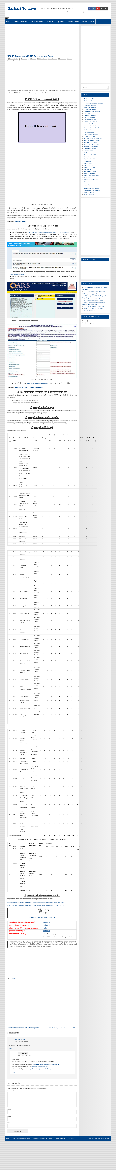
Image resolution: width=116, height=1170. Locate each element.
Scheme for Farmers (89, 167)
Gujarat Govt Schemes (90, 121)
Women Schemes (88, 22)
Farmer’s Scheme (73, 22)
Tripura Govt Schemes (90, 182)
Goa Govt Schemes (89, 117)
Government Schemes (90, 119)
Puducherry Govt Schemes (91, 155)
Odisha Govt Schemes (90, 148)
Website (9, 1123)
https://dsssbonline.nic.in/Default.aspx (37, 383)
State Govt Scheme (37, 22)
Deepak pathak (20, 1039)
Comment (10, 1091)
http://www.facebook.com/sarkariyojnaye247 (46, 1064)
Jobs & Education (52, 59)
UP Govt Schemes (89, 186)
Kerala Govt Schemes (90, 136)
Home (8, 22)
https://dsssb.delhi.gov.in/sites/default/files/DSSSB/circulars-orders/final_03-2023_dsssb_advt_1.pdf (35, 902)
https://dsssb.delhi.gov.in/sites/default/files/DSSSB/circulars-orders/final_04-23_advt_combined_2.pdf (36, 905)
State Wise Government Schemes (21, 1138)
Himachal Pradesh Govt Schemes (93, 126)
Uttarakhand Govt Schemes (92, 188)
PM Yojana (87, 153)
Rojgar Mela (60, 22)
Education (49, 22)
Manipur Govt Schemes (90, 142)
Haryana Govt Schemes (90, 124)
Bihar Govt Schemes (90, 107)
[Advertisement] (42, 40)
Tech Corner (87, 177)
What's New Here (16, 60)
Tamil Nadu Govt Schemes (91, 175)
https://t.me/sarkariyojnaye (39, 1066)
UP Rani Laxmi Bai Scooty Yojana (93, 300)
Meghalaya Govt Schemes (91, 144)
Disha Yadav (24, 59)
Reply (10, 1048)
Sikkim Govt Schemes (90, 171)
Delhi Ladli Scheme (20, 221)
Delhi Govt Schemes (42, 59)
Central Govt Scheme (20, 22)
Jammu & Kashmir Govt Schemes (93, 128)
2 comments (13, 978)
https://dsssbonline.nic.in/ (17, 274)
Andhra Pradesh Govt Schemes (93, 99)
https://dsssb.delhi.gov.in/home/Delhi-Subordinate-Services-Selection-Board (48, 232)
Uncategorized (88, 184)
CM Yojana (33, 59)
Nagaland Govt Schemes (91, 146)
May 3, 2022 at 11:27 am (24, 1055)
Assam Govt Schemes (90, 105)
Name (9, 1109)
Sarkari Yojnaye (22, 8)
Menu (6, 18)
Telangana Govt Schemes (91, 179)
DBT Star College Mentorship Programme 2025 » (63, 1027)
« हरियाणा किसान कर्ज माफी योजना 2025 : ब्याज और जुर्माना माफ (23, 1027)
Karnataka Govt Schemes (91, 134)
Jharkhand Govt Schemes (91, 130)
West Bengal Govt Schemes (92, 190)
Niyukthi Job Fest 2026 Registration (94, 306)
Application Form (89, 101)
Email (9, 1116)
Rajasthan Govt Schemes (91, 159)
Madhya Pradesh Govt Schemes (93, 138)
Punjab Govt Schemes (90, 157)
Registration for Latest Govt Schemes (42, 1138)
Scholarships (87, 169)
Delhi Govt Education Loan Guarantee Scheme (29, 387)
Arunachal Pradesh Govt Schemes (93, 103)
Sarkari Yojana (88, 163)
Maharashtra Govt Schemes (92, 140)
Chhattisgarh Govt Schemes (92, 111)
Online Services (62, 59)
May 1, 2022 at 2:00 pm (21, 1041)
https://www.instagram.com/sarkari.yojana (41, 1068)
